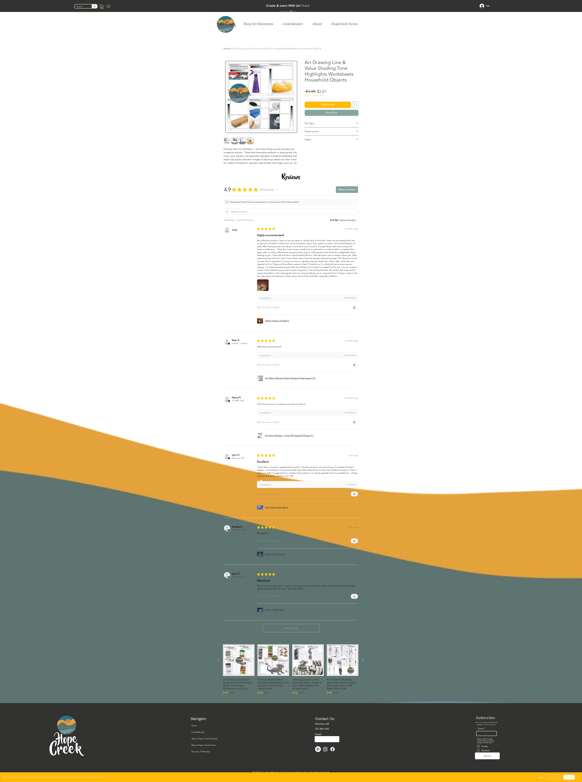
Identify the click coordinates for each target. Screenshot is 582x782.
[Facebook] (332, 749)
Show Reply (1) (265, 298)
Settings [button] (541, 777)
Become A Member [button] (198, 751)
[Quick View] (238, 660)
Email (481, 728)
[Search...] (94, 6)
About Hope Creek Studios (198, 738)
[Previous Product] (218, 660)
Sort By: (334, 220)
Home (227, 48)
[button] (102, 6)
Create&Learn (198, 732)
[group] (291, 669)
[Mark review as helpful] (354, 307)
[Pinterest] (318, 749)
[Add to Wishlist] (355, 105)
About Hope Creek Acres (198, 745)
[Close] (578, 777)
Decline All (554, 777)
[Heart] (108, 6)
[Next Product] (363, 660)
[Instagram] (325, 749)
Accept (569, 777)
